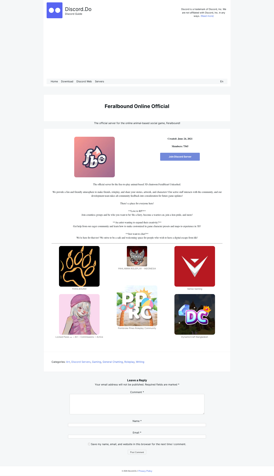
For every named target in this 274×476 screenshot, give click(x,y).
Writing (140, 361)
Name (137, 421)
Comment (137, 392)
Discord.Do (78, 9)
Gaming (96, 361)
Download (67, 81)
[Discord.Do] (54, 17)
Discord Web (84, 81)
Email (137, 432)
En (221, 81)
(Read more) (207, 16)
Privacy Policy (145, 471)
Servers (99, 81)
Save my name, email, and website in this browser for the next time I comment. (138, 444)
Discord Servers (81, 361)
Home (54, 81)
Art (68, 361)
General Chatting (113, 361)
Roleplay (129, 361)
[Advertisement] (137, 49)
